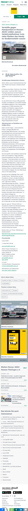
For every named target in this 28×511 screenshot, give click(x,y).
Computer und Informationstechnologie (12, 293)
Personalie (5, 461)
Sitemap (4, 507)
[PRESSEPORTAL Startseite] (7, 2)
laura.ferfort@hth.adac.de (8, 246)
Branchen (4, 296)
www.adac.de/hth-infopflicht (9, 270)
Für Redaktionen (18, 498)
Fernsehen (5, 477)
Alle (24, 368)
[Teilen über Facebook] (2, 509)
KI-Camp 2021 (6, 450)
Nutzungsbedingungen (20, 500)
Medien (5, 474)
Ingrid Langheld (7, 463)
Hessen (16, 280)
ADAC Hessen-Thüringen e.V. (10, 24)
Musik (4, 469)
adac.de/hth (5, 259)
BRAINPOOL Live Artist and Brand (12, 466)
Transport (14, 290)
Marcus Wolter (6, 472)
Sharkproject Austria (8, 455)
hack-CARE (6, 453)
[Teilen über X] (7, 509)
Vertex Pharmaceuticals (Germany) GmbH (14, 445)
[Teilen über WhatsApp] (11, 509)
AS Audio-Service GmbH (9, 442)
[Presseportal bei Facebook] (10, 496)
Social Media (17, 505)
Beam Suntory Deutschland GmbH (12, 447)
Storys (3, 4)
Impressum (5, 498)
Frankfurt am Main (6, 280)
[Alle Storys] (14, 13)
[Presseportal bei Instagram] (14, 496)
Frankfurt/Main (5, 283)
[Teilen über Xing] (16, 509)
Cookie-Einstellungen (8, 505)
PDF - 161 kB (14, 75)
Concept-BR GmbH (8, 439)
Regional (15, 4)
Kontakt (4, 500)
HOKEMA (5, 458)
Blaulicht (9, 4)
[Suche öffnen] (22, 2)
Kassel (22, 280)
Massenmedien (7, 480)
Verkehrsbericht (6, 290)
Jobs (15, 502)
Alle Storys (6, 16)
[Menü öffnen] (26, 2)
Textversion (17, 503)
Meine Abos (23, 4)
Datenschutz (5, 503)
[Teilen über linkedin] (21, 509)
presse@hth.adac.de (7, 257)
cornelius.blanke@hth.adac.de (10, 266)
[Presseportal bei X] (12, 496)
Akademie (4, 502)
